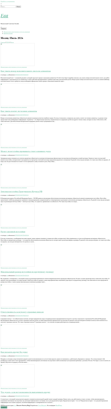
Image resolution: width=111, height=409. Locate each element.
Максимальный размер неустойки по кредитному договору (27, 271)
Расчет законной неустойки (13, 231)
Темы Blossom (42, 405)
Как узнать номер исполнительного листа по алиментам (26, 71)
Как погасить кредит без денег (14, 352)
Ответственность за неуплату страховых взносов (22, 312)
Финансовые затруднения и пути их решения (17, 32)
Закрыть (3, 28)
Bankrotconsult (8, 33)
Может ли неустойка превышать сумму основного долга (26, 151)
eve (7, 75)
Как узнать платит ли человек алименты (19, 111)
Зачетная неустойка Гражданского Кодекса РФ (21, 191)
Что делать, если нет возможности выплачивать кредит (25, 392)
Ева (4, 15)
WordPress (59, 405)
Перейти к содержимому (8, 1)
